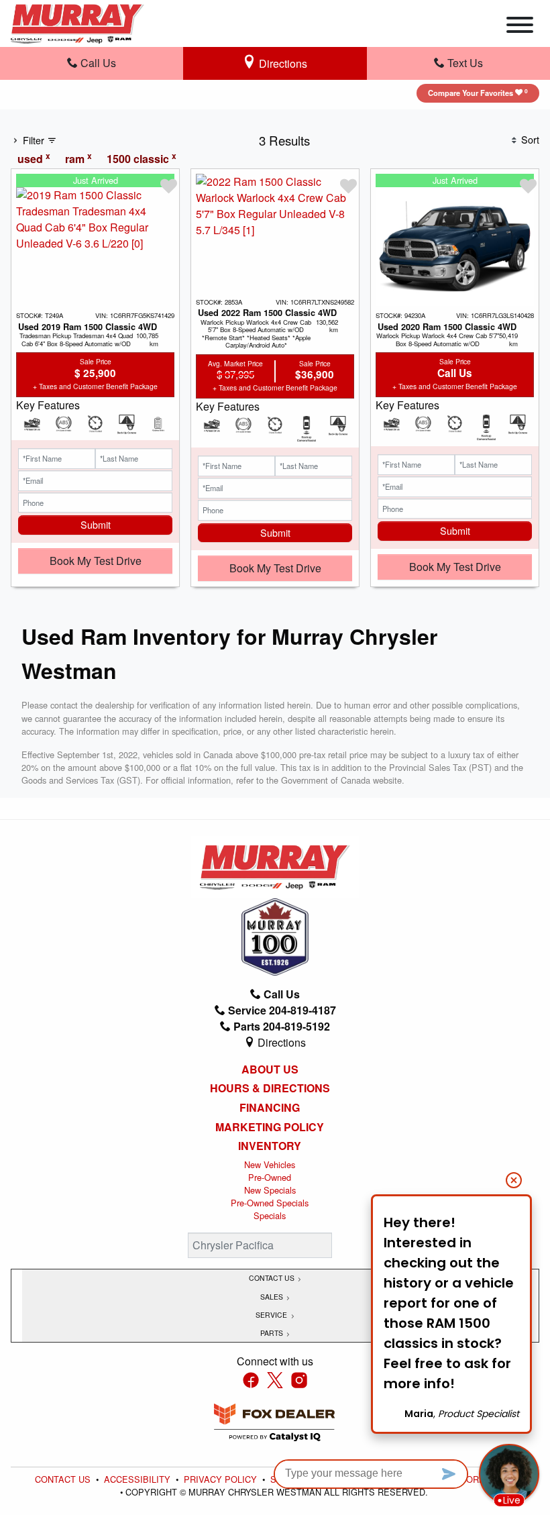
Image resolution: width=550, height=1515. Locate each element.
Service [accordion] (272, 1315)
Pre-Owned (269, 1177)
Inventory (269, 1146)
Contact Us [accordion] (272, 1278)
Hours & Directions (270, 1088)
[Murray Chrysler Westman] (77, 22)
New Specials (270, 1190)
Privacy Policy (222, 1479)
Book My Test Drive (96, 560)
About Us (269, 1069)
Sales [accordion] (272, 1297)
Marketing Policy (269, 1127)
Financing (269, 1108)
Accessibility (138, 1479)
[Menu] (519, 27)
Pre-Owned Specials (270, 1202)
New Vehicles (269, 1164)
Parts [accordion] (272, 1333)
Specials (270, 1215)
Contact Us (64, 1479)
